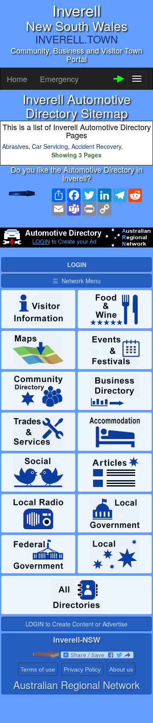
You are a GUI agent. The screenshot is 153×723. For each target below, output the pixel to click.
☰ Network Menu (77, 280)
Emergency (59, 78)
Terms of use (37, 669)
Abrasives (15, 146)
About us (121, 669)
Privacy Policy (82, 669)
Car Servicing (50, 146)
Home (17, 78)
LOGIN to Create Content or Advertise (77, 624)
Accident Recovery (96, 146)
